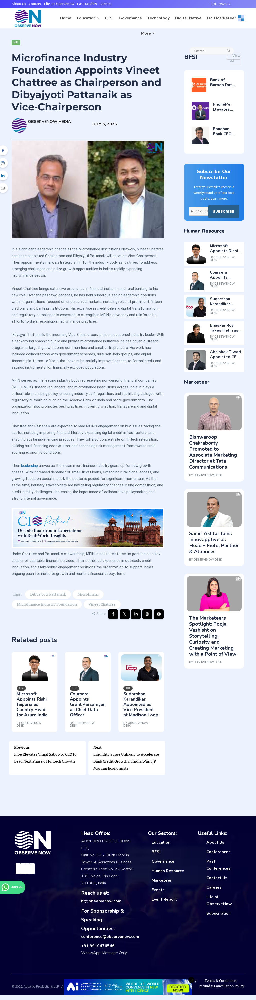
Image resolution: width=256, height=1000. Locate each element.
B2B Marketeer (221, 18)
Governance (130, 18)
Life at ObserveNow (59, 4)
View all (235, 58)
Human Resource (168, 871)
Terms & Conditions (221, 981)
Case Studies (87, 4)
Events (158, 890)
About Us (19, 4)
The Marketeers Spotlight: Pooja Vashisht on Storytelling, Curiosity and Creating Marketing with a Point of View (212, 636)
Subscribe (223, 211)
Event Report (164, 899)
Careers (106, 4)
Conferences (218, 852)
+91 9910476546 (98, 946)
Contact (35, 4)
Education (86, 18)
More (146, 33)
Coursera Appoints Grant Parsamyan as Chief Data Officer (88, 704)
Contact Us (217, 878)
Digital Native (188, 18)
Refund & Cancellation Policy (221, 986)
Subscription (218, 913)
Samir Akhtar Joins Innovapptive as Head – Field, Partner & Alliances (214, 542)
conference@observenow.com (110, 936)
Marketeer (162, 880)
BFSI (109, 18)
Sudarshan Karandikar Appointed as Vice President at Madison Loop (141, 704)
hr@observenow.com (101, 901)
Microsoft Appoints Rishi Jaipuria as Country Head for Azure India (32, 704)
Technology (159, 18)
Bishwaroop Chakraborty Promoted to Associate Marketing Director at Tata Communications (213, 452)
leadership (29, 465)
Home (66, 18)
